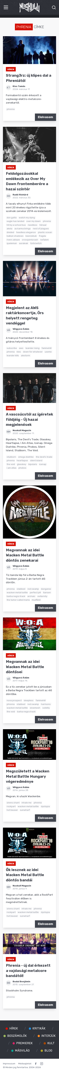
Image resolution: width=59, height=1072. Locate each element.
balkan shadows (15, 236)
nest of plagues (41, 228)
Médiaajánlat (24, 1063)
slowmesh (35, 707)
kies (19, 351)
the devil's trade (44, 456)
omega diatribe (26, 456)
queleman (12, 243)
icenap (42, 464)
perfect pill (35, 592)
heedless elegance (26, 232)
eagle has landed (15, 221)
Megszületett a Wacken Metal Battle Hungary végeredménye (27, 776)
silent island (36, 460)
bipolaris (32, 464)
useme (48, 351)
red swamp (33, 589)
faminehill (46, 348)
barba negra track (16, 596)
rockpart (11, 806)
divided (10, 232)
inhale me (26, 802)
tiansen (47, 592)
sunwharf (25, 810)
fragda (42, 236)
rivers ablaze (13, 239)
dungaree (46, 589)
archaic (31, 596)
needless (32, 225)
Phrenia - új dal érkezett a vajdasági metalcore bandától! (28, 970)
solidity (46, 707)
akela (9, 228)
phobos (22, 467)
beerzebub (31, 236)
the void (11, 464)
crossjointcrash (30, 239)
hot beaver (12, 810)
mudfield (36, 599)
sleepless (28, 700)
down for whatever (33, 351)
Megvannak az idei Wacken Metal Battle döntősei (25, 666)
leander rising (32, 348)
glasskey (21, 464)
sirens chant (13, 802)
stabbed (21, 589)
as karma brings (22, 228)
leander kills (13, 355)
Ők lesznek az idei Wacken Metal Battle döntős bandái (25, 875)
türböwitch (36, 243)
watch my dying (27, 217)
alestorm (25, 355)
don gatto (12, 217)
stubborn (11, 456)
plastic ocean (45, 232)
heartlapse (22, 460)
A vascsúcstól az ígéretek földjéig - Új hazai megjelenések (29, 419)
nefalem (44, 239)
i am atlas (11, 467)
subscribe (12, 348)
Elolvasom (45, 117)
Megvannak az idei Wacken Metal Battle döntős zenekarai (25, 555)
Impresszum (9, 1063)
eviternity (42, 596)
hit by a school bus (16, 225)
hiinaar (43, 225)
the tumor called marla (18, 599)
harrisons (46, 704)
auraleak (23, 243)
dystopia (45, 806)
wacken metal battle (17, 592)
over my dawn (33, 221)
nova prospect (14, 700)
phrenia (11, 109)
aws (21, 348)
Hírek (10, 69)
